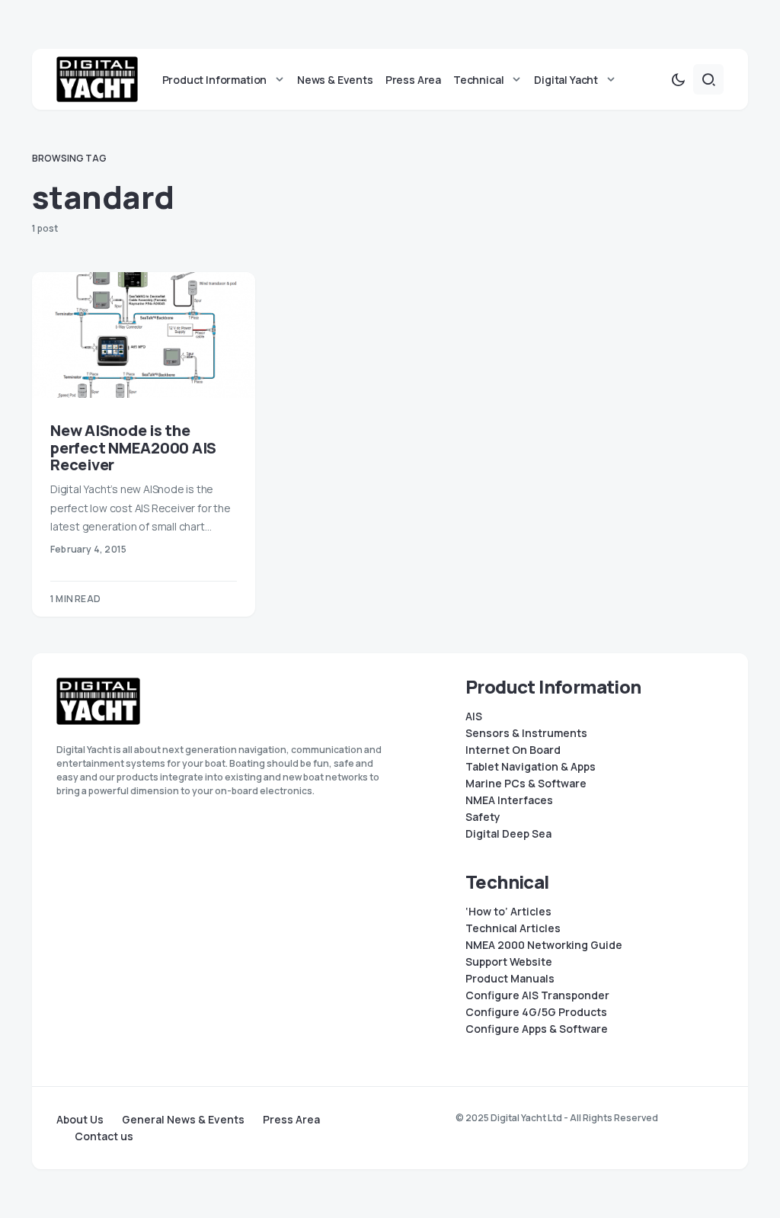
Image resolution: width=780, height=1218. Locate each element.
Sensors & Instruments (526, 733)
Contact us (104, 1136)
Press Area (291, 1119)
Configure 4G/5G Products (536, 1012)
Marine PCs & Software (526, 783)
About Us (80, 1119)
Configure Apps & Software (536, 1029)
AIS (473, 716)
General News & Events (183, 1119)
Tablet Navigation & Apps (530, 766)
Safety (482, 817)
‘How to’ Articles (508, 911)
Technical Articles (513, 928)
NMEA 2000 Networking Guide (543, 945)
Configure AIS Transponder (537, 995)
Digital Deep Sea (508, 834)
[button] (678, 79)
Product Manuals (510, 978)
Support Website (508, 962)
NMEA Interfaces (509, 800)
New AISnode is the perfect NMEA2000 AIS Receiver (133, 448)
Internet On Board (513, 750)
